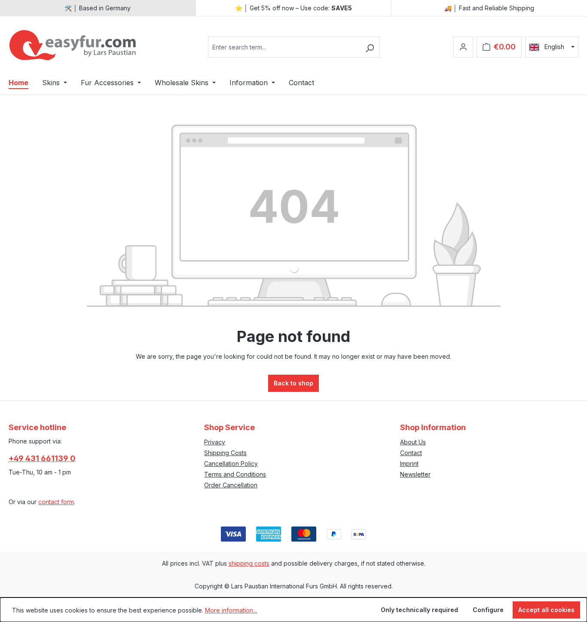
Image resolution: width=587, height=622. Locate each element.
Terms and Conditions (235, 474)
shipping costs (249, 563)
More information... (231, 610)
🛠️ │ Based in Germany (97, 8)
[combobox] (284, 47)
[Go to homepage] (73, 45)
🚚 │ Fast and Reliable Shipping (489, 8)
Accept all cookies (546, 609)
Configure (488, 609)
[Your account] (463, 47)
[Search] (370, 47)
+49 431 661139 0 (42, 458)
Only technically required (419, 609)
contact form (56, 501)
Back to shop (293, 383)
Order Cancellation (230, 485)
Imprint (409, 463)
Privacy (214, 442)
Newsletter (415, 474)
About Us (413, 442)
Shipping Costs (225, 452)
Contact (411, 452)
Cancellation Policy (231, 463)
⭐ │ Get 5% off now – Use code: (293, 8)
